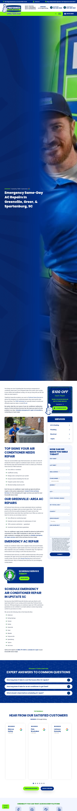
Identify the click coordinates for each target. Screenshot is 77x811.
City (51, 491)
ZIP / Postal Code (55, 504)
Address (52, 485)
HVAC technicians (20, 401)
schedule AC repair (33, 649)
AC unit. (25, 403)
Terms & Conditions (65, 550)
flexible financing (25, 558)
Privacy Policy (57, 550)
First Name (53, 458)
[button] (55, 13)
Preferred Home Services (35, 397)
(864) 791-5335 (21, 649)
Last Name (53, 465)
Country (52, 511)
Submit (60, 554)
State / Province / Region (57, 498)
